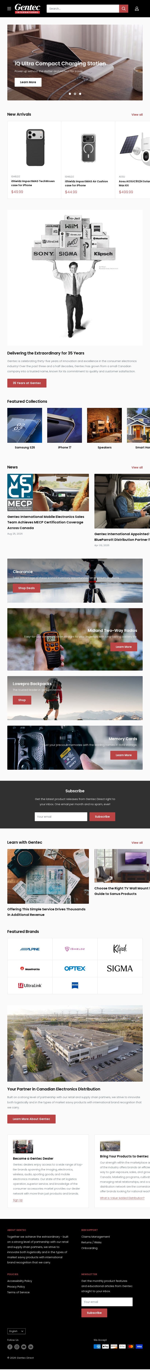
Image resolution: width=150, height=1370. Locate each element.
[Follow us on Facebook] (9, 1346)
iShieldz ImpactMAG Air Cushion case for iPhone (86, 183)
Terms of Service (18, 1292)
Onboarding (89, 1248)
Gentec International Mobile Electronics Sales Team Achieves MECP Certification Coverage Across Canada (45, 522)
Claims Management (95, 1237)
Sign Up (18, 1200)
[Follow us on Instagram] (16, 1346)
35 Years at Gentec (27, 383)
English (13, 1331)
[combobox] (83, 9)
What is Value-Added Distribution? (122, 1198)
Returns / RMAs (91, 1242)
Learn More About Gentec (31, 1119)
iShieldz (15, 176)
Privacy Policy (16, 1286)
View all (137, 115)
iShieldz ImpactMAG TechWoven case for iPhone (33, 183)
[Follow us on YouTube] (23, 1346)
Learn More (28, 82)
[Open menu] (9, 8)
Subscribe (102, 817)
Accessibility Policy (19, 1281)
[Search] (123, 9)
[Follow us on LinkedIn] (30, 1346)
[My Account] (137, 9)
